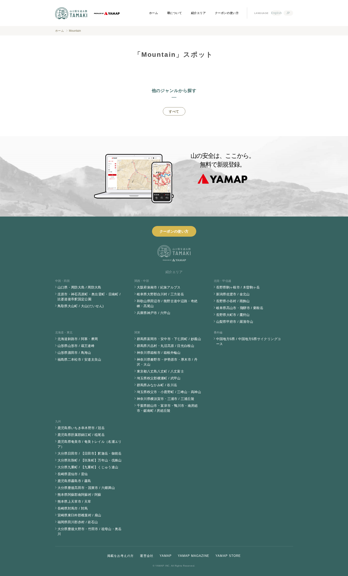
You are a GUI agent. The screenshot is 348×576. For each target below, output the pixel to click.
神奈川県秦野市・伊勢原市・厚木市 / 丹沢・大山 (167, 362)
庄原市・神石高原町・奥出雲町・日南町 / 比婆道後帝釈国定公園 (89, 296)
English (276, 13)
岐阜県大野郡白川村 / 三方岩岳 (160, 294)
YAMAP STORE (228, 556)
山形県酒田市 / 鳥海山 (74, 352)
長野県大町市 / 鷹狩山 (233, 315)
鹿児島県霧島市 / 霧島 (74, 481)
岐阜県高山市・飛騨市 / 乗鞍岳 (239, 308)
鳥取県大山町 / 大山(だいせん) (81, 306)
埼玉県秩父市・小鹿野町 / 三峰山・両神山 (169, 392)
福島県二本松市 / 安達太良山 (79, 359)
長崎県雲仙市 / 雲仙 (73, 474)
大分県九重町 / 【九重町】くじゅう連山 (88, 467)
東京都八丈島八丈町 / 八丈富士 (160, 371)
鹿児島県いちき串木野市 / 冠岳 (81, 428)
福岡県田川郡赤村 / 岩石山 (78, 522)
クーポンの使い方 (227, 13)
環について (174, 13)
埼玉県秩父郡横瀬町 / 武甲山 (159, 378)
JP (288, 13)
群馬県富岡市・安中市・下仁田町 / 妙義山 (169, 339)
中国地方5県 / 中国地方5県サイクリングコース (248, 341)
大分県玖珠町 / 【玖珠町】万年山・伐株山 (90, 460)
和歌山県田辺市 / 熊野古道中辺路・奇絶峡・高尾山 (167, 303)
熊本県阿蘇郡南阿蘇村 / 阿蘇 (79, 494)
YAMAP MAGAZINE (194, 556)
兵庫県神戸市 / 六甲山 (153, 313)
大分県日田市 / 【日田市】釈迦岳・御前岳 (90, 453)
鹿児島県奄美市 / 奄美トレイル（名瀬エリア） (90, 444)
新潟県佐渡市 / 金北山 (233, 294)
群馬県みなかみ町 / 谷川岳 (157, 385)
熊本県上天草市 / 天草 (74, 501)
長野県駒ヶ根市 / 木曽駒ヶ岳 (238, 287)
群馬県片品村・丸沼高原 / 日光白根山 (165, 346)
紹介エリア (198, 13)
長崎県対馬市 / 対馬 (73, 508)
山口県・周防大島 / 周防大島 (79, 287)
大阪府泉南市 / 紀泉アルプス (159, 287)
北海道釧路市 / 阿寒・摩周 (78, 339)
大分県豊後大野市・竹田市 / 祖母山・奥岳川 (90, 531)
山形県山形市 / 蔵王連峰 (76, 346)
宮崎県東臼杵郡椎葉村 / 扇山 (79, 515)
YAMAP (166, 556)
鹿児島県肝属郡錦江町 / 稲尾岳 (81, 435)
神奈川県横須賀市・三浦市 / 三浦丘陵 (165, 399)
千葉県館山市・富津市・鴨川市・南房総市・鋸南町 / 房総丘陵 (167, 408)
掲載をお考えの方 (120, 556)
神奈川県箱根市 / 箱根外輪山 (159, 352)
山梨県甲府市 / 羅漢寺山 (234, 321)
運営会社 (146, 556)
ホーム (153, 13)
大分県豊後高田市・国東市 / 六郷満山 (86, 488)
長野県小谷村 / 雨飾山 (233, 301)
